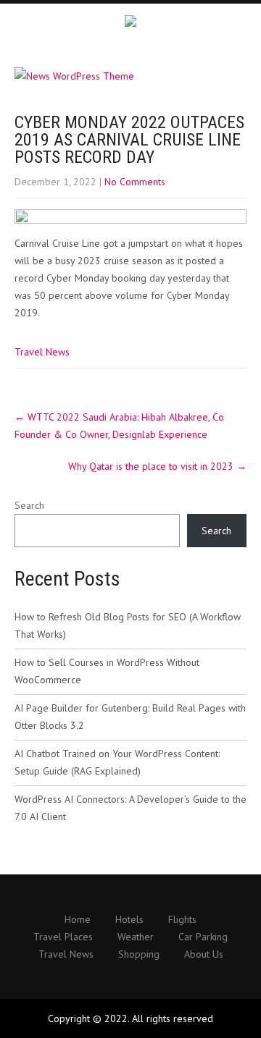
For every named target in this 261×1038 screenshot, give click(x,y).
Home (78, 920)
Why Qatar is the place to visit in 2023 (157, 466)
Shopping (139, 954)
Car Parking (203, 937)
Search (29, 505)
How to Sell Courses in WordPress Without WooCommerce (106, 671)
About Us (203, 954)
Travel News (42, 351)
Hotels (129, 920)
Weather (135, 937)
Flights (182, 920)
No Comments (134, 181)
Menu (246, 25)
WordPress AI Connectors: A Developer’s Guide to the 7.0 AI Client (130, 808)
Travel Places (63, 937)
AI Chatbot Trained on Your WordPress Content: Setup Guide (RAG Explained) (117, 762)
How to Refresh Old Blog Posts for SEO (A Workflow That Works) (127, 625)
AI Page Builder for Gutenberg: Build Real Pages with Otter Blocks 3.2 (130, 716)
